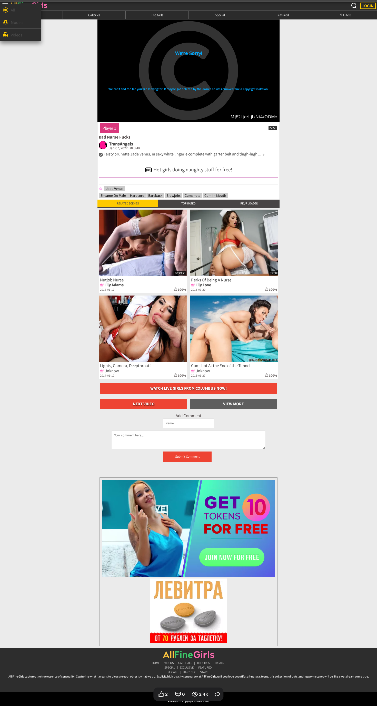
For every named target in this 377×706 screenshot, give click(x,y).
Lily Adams (114, 284)
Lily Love (203, 284)
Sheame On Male (113, 195)
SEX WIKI (172, 672)
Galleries (94, 15)
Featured (282, 15)
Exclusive (187, 667)
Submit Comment (187, 456)
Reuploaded (249, 203)
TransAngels (121, 144)
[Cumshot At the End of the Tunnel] (234, 329)
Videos (169, 663)
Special (220, 15)
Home (156, 663)
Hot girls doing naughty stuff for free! (192, 169)
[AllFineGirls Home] (188, 654)
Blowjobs (173, 195)
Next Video (144, 403)
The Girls (157, 15)
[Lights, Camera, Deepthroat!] (143, 329)
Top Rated (188, 203)
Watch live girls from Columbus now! (188, 388)
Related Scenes (128, 203)
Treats (219, 663)
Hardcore (137, 195)
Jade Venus (114, 188)
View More (233, 403)
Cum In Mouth (215, 195)
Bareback (155, 195)
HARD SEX (189, 672)
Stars (204, 672)
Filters (346, 15)
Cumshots (192, 195)
